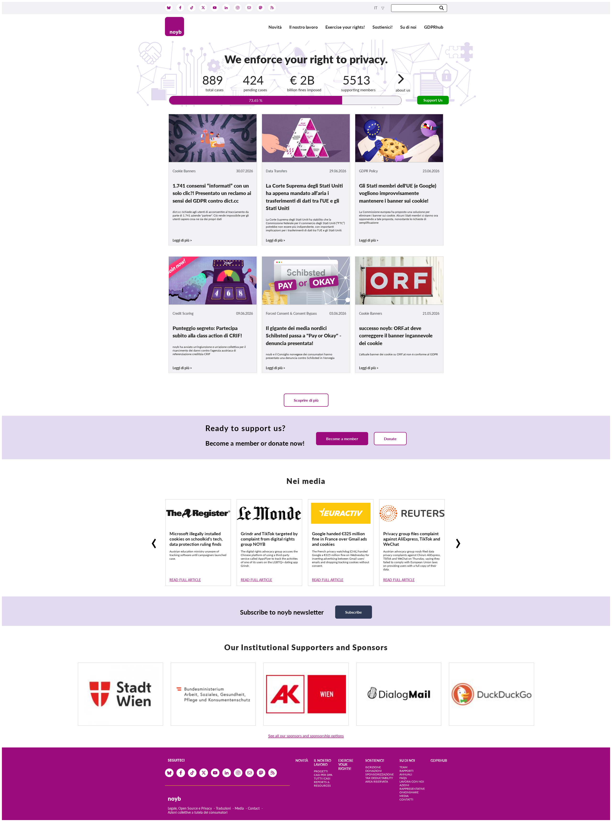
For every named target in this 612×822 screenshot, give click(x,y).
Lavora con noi (411, 781)
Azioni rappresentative (412, 786)
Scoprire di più (306, 400)
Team (403, 767)
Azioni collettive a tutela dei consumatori (197, 812)
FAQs (403, 778)
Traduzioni (223, 808)
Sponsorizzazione (379, 774)
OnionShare (409, 792)
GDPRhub (433, 27)
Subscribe (353, 612)
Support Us (433, 100)
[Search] (441, 8)
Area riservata (376, 781)
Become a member (342, 438)
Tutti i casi (322, 778)
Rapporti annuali (406, 772)
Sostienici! (382, 27)
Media (239, 808)
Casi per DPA (323, 775)
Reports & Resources (322, 783)
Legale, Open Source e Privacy (190, 808)
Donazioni (373, 771)
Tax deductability (379, 778)
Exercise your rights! (345, 27)
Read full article (185, 580)
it (376, 8)
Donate (390, 438)
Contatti (406, 799)
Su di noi (408, 27)
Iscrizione (373, 767)
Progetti (321, 771)
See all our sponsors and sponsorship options (306, 735)
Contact (254, 808)
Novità (275, 27)
